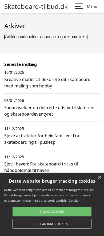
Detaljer (74, 200)
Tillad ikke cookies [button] (52, 224)
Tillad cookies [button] (52, 211)
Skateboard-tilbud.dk (36, 6)
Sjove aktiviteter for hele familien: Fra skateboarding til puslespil (41, 139)
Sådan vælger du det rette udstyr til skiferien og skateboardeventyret (49, 111)
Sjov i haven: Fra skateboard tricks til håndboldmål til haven (41, 167)
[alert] (52, 204)
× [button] (99, 177)
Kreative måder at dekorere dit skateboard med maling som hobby (47, 82)
